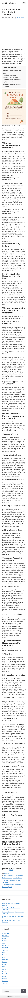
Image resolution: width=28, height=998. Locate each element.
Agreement (5, 933)
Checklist (5, 948)
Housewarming (8, 875)
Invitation (7, 873)
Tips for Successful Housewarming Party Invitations (13, 81)
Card (3, 943)
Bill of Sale (5, 936)
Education (5, 955)
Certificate (5, 945)
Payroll (4, 969)
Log (3, 966)
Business (4, 940)
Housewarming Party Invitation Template (12, 85)
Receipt (4, 974)
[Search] (23, 991)
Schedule (5, 981)
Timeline (4, 983)
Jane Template (9, 3)
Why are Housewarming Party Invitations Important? (12, 74)
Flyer (3, 957)
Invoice (4, 962)
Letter (4, 964)
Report (4, 976)
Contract (5, 950)
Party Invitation (17, 878)
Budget (4, 938)
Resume (4, 978)
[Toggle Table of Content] (22, 68)
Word (11, 870)
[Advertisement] (14, 34)
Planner (4, 971)
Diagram (4, 952)
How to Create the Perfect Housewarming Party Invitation (12, 78)
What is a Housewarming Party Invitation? (12, 71)
